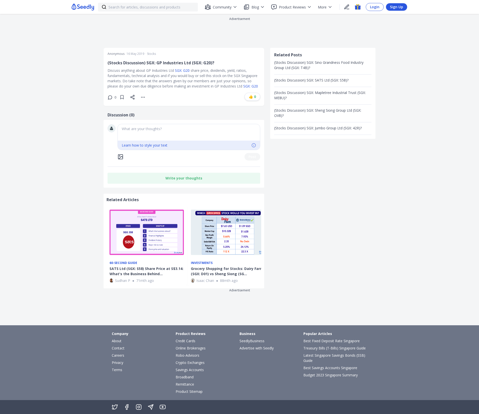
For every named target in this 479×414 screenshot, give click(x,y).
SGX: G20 (182, 70)
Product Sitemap (189, 391)
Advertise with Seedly (257, 348)
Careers (118, 355)
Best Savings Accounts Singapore (330, 367)
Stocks (151, 54)
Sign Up (396, 6)
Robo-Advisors (187, 355)
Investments (202, 263)
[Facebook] (127, 407)
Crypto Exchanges (190, 362)
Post (252, 156)
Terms (117, 369)
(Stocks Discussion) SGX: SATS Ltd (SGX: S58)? (311, 80)
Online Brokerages (191, 348)
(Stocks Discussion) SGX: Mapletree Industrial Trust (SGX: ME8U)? (320, 95)
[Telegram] (151, 407)
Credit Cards (185, 340)
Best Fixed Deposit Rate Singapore (331, 340)
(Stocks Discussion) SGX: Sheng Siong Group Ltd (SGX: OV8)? (317, 113)
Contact (118, 348)
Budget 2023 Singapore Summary (330, 375)
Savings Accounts (190, 369)
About (116, 340)
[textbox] (189, 132)
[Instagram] (139, 407)
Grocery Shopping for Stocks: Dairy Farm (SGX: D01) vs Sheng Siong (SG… (227, 271)
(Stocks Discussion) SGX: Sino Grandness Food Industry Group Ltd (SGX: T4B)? (318, 65)
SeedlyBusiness (252, 340)
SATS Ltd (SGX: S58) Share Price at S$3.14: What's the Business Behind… (146, 271)
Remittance (185, 384)
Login (374, 6)
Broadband (185, 377)
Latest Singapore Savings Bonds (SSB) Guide (334, 358)
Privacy (117, 362)
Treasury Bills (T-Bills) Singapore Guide (334, 348)
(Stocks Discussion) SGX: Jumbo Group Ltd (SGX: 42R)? (318, 128)
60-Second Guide (123, 263)
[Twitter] (115, 407)
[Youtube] (163, 407)
